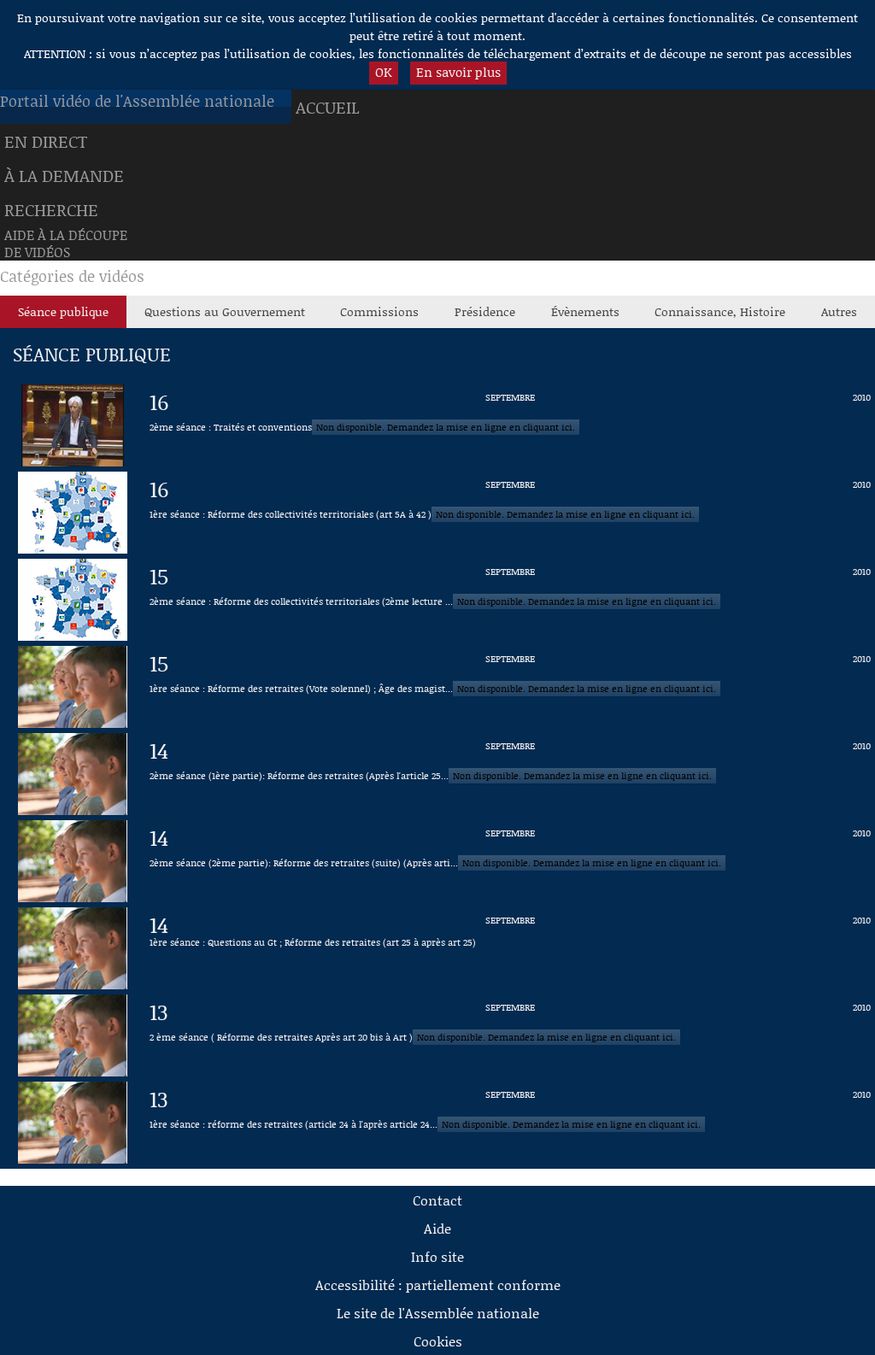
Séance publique (63, 311)
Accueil (328, 107)
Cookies (438, 1341)
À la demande (64, 175)
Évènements (585, 311)
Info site (437, 1256)
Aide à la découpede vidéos (65, 243)
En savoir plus (458, 71)
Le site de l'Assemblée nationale (438, 1313)
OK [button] (383, 71)
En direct (45, 141)
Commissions (379, 311)
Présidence (485, 311)
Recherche (51, 209)
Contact (437, 1200)
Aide (437, 1228)
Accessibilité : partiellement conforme (438, 1284)
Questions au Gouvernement (224, 311)
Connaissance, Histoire (720, 311)
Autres (839, 311)
